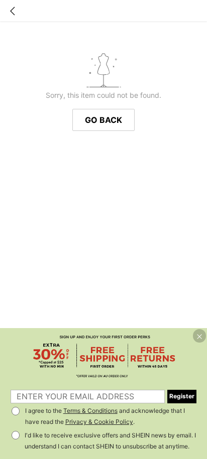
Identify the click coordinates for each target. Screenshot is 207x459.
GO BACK (103, 120)
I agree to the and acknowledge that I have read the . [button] (105, 416)
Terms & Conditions (90, 410)
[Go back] (13, 11)
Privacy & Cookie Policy (99, 421)
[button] (199, 335)
